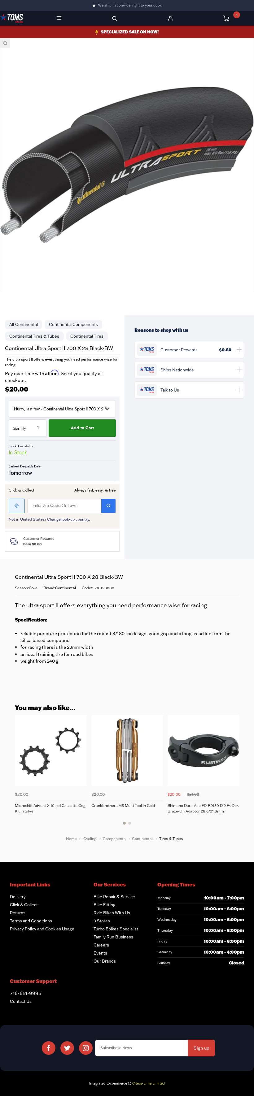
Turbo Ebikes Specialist (116, 928)
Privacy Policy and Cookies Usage (42, 928)
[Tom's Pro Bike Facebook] (48, 1048)
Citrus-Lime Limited (148, 1083)
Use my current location (17, 506)
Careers (101, 944)
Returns (17, 912)
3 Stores (102, 920)
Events (100, 953)
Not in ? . (49, 519)
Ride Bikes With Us (112, 912)
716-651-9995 (25, 993)
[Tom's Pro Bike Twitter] (67, 1048)
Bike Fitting (105, 904)
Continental (26, 324)
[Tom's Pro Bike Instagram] (86, 1048)
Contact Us (21, 1001)
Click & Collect (24, 904)
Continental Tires (86, 336)
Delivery (18, 896)
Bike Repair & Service (114, 896)
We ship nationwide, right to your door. (130, 5)
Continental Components (73, 324)
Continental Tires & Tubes (34, 336)
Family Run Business (113, 936)
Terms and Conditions (31, 920)
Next (233, 773)
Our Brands (105, 961)
